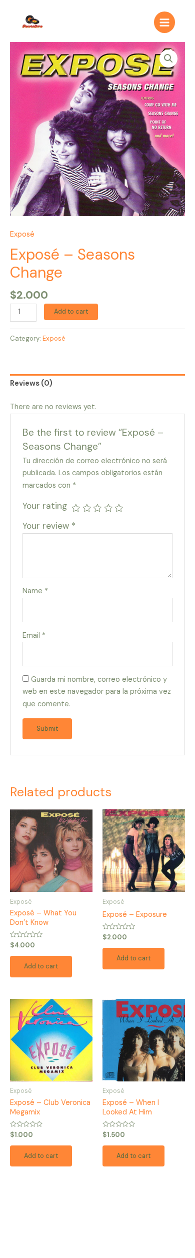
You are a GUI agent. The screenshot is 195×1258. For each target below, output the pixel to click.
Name (35, 591)
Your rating (44, 505)
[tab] (97, 384)
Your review (49, 525)
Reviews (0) (31, 383)
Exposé (22, 234)
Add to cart (71, 311)
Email (34, 635)
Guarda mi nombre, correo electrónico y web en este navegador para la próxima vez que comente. (96, 692)
